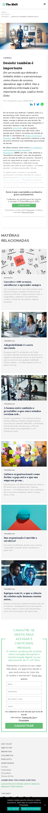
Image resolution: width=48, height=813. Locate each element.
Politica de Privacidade (31, 809)
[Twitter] (38, 104)
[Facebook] (34, 104)
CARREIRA (7, 58)
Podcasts (6, 759)
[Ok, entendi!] (45, 805)
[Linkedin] (31, 104)
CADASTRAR (24, 205)
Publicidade (6, 770)
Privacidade (24, 720)
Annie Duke (17, 128)
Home (3, 12)
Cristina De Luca (14, 101)
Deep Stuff (6, 748)
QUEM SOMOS (7, 763)
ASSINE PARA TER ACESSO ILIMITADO (18, 780)
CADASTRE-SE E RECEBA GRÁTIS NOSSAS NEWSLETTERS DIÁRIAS (20, 785)
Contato (4, 767)
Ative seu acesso (28, 212)
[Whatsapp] (42, 104)
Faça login (30, 210)
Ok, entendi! (13, 809)
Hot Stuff (5, 14)
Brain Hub (6, 751)
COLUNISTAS (7, 755)
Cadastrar (24, 726)
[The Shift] (10, 4)
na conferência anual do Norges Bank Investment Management (22, 150)
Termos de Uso (29, 717)
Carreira (5, 17)
